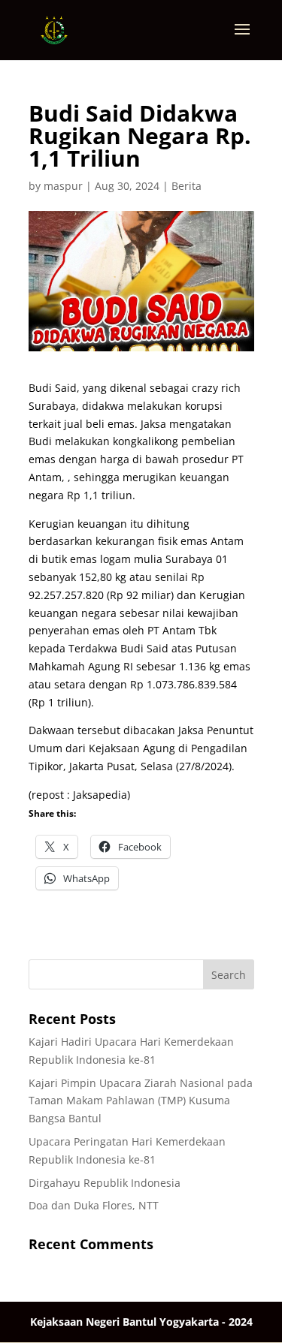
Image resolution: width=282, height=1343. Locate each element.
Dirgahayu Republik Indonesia (104, 1183)
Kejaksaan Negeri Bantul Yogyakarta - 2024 (141, 1321)
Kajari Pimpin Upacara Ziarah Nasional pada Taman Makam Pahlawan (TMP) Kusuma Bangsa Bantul (141, 1101)
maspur (63, 186)
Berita (186, 186)
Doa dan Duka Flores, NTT (94, 1205)
